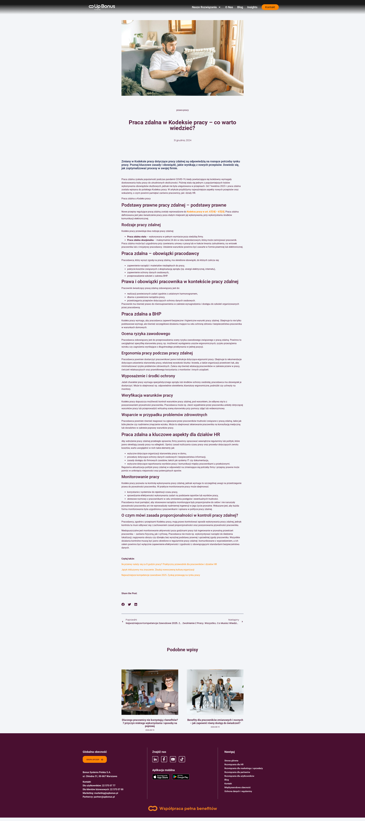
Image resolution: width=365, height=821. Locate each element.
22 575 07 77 (108, 785)
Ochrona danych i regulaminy (238, 791)
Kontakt (228, 783)
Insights (252, 7)
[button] (123, 604)
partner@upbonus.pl (104, 796)
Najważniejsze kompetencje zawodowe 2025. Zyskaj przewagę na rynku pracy (160, 575)
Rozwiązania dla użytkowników (239, 776)
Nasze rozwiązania (204, 7)
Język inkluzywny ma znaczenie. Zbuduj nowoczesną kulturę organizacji (157, 569)
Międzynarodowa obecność (237, 787)
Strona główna (231, 760)
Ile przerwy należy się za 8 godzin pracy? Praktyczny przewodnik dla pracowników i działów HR (169, 564)
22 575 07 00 (116, 789)
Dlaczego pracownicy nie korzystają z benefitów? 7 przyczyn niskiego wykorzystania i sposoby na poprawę (150, 723)
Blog (240, 7)
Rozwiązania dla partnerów (237, 772)
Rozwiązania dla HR (233, 764)
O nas (229, 7)
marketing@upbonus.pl (106, 793)
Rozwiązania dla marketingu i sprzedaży (243, 768)
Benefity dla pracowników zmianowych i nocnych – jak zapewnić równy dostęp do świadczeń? (215, 721)
